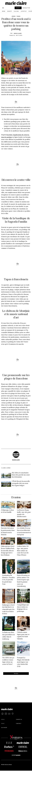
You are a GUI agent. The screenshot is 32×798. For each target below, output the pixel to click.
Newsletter (26, 8)
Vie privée (4, 727)
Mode (3, 11)
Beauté (9, 11)
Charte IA (19, 719)
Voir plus (16, 673)
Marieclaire (16, 460)
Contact (18, 723)
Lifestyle (24, 11)
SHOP (18, 8)
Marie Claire (18, 33)
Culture (16, 11)
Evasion (16, 497)
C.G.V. (2, 723)
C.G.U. (3, 719)
